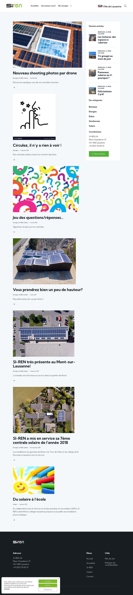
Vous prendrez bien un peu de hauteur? (48, 289)
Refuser (47, 585)
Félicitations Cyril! (105, 93)
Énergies (15, 78)
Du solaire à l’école (29, 499)
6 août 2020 (33, 222)
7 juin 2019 (33, 295)
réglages (7, 589)
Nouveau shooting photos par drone (45, 73)
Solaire (26, 78)
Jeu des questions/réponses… (38, 217)
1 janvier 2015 (23, 504)
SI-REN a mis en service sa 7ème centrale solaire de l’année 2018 (41, 440)
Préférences (48, 589)
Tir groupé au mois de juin (105, 57)
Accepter (48, 581)
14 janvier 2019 (34, 371)
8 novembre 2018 (35, 447)
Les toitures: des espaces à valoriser (107, 39)
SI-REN (21, 78)
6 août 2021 (33, 78)
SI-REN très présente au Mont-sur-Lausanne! (44, 363)
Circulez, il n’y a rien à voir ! (37, 145)
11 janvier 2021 (25, 150)
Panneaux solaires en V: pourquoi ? (105, 75)
